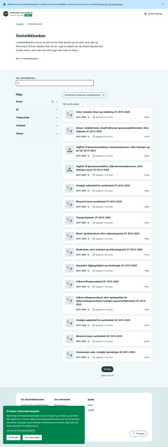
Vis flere (107, 369)
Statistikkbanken (35, 24)
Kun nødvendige (32, 437)
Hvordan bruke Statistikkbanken (34, 405)
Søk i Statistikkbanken (25, 78)
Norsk (90, 405)
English (91, 410)
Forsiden (19, 24)
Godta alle (13, 437)
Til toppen (140, 433)
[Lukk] (163, 4)
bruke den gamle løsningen (111, 4)
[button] (37, 101)
